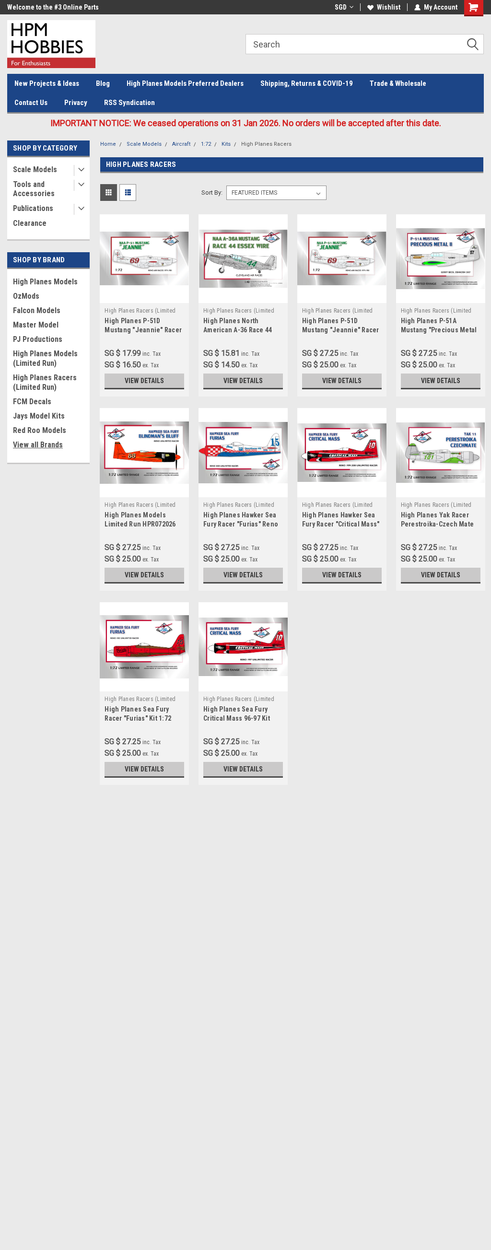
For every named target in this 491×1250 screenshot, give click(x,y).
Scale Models (35, 169)
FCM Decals (32, 401)
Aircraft (181, 144)
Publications (33, 208)
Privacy (75, 102)
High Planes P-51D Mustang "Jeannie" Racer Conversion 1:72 (143, 330)
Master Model (35, 324)
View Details (144, 381)
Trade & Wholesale (398, 83)
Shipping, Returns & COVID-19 (306, 83)
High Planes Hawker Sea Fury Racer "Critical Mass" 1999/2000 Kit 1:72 (341, 524)
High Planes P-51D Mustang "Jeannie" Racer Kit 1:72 (340, 330)
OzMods (26, 296)
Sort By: (211, 192)
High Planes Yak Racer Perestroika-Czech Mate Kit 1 (437, 524)
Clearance (30, 223)
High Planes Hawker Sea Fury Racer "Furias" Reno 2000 (240, 524)
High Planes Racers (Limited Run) (45, 382)
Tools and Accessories (34, 189)
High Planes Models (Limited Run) (45, 358)
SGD (341, 7)
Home (108, 144)
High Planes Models (45, 281)
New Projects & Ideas (46, 83)
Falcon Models (36, 310)
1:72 (206, 144)
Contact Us (30, 102)
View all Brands (38, 444)
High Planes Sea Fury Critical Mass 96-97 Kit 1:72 (236, 718)
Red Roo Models (39, 430)
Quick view (144, 296)
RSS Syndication (129, 102)
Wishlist (388, 7)
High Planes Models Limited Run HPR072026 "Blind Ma (140, 524)
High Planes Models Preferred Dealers (185, 83)
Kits (226, 144)
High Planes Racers (266, 144)
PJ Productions (37, 339)
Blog (103, 83)
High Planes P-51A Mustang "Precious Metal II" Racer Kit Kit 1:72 (439, 330)
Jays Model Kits (39, 416)
